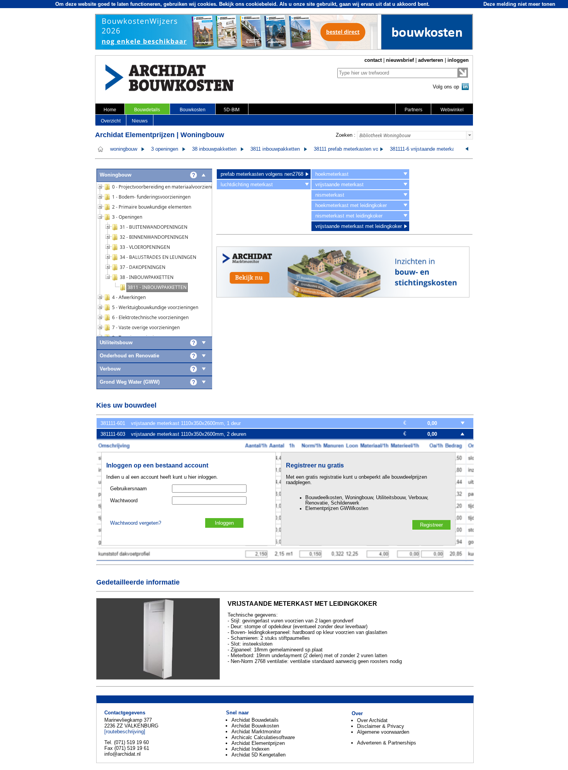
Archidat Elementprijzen (258, 743)
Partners (413, 109)
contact (373, 60)
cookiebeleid (261, 4)
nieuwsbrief (400, 60)
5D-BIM (232, 109)
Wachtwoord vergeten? (135, 523)
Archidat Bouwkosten (255, 726)
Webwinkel (452, 109)
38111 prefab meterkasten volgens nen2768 (362, 149)
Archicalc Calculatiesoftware (263, 737)
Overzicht (111, 121)
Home (110, 109)
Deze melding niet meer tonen (519, 4)
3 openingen (164, 149)
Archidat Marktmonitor (256, 731)
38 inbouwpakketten (214, 149)
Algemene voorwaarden (383, 732)
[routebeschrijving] (124, 731)
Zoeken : (345, 135)
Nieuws (140, 121)
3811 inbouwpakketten (275, 149)
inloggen (458, 60)
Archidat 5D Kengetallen (258, 755)
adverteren (430, 60)
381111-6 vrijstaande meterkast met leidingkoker (443, 149)
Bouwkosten (193, 109)
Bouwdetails (147, 109)
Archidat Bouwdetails (255, 720)
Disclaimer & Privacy (380, 726)
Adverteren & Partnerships (386, 743)
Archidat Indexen (250, 749)
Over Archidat (372, 720)
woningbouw (123, 149)
